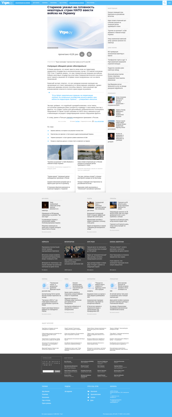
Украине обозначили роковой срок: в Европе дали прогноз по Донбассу (59, 182)
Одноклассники (96, 394)
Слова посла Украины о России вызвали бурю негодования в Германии (74, 334)
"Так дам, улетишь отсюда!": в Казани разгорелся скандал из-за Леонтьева (89, 177)
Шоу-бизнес (36, 3)
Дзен (91, 400)
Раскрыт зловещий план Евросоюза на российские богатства (90, 182)
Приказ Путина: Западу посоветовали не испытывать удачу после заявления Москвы (96, 329)
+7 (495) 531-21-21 (114, 396)
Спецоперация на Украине (22, 3)
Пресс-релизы (90, 3)
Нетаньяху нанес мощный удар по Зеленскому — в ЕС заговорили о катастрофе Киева (50, 344)
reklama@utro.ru (114, 402)
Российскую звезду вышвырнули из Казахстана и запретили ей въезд (73, 343)
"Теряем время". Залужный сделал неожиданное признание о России (58, 177)
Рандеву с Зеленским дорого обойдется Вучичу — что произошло (119, 339)
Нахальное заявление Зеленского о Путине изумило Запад (95, 343)
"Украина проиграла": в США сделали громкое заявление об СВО (69, 137)
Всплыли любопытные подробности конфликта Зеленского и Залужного (95, 339)
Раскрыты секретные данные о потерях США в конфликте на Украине (70, 141)
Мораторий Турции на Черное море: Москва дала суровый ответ (50, 349)
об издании (68, 391)
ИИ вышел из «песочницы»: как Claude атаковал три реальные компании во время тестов (96, 349)
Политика (45, 3)
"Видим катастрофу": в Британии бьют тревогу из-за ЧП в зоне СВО (73, 62)
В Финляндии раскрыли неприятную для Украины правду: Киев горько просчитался (52, 334)
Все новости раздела (46, 231)
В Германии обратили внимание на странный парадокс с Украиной (58, 188)
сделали (69, 117)
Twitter (93, 397)
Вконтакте (94, 391)
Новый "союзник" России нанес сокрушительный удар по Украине (73, 329)
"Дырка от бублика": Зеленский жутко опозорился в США (119, 329)
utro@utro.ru (113, 397)
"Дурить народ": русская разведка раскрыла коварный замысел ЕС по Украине (95, 334)
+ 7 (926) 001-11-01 (114, 401)
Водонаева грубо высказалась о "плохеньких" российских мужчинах (89, 188)
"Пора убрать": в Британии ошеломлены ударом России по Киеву (119, 334)
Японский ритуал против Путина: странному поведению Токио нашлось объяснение (119, 349)
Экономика (53, 3)
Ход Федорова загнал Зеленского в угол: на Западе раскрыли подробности (119, 343)
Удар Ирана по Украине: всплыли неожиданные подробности (50, 329)
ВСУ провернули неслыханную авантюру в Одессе (75, 339)
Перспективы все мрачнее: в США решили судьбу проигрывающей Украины (72, 134)
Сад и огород (63, 3)
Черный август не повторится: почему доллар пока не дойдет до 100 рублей (51, 339)
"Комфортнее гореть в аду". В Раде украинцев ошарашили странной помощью (73, 349)
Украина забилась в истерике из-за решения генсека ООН (67, 130)
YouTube (77, 121)
